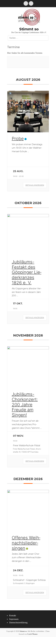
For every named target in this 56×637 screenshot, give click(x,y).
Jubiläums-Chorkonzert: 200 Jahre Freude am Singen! (25, 405)
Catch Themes (32, 634)
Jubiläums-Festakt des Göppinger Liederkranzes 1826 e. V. (26, 272)
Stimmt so (29, 29)
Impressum (14, 619)
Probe (18, 138)
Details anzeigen (35, 185)
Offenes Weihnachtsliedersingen (26, 543)
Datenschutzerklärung (18, 622)
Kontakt (12, 615)
